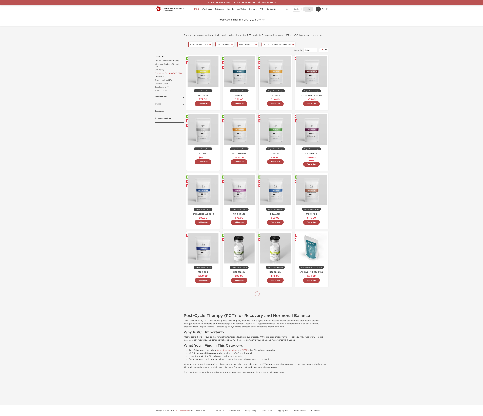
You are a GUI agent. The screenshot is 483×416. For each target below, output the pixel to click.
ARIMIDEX (239, 96)
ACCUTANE (203, 96)
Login (296, 9)
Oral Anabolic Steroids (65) (167, 61)
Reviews (252, 9)
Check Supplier (299, 411)
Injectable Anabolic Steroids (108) (167, 65)
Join (308, 9)
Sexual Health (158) (163, 80)
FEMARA (275, 154)
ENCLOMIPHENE (239, 154)
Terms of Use (234, 411)
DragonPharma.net (182, 411)
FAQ (261, 9)
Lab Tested (241, 9)
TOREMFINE (203, 272)
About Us (220, 411)
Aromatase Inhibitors (226, 350)
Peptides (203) (161, 84)
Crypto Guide (266, 411)
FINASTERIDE (311, 154)
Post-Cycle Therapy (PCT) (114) (168, 73)
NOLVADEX (275, 214)
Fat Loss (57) (160, 77)
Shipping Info (282, 411)
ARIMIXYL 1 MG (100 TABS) (311, 272)
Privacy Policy (250, 411)
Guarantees (315, 411)
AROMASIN (275, 96)
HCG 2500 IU (239, 272)
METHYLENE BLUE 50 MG (203, 214)
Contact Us (271, 9)
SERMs (245, 350)
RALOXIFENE (311, 214)
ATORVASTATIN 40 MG (311, 96)
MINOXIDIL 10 (239, 214)
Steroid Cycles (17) (163, 91)
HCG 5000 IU (275, 272)
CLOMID (203, 154)
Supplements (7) (162, 87)
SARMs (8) (159, 70)
